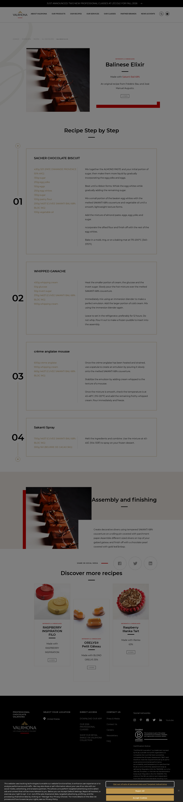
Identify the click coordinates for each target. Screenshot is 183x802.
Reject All (139, 791)
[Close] (179, 791)
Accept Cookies (140, 798)
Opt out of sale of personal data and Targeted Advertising (140, 784)
